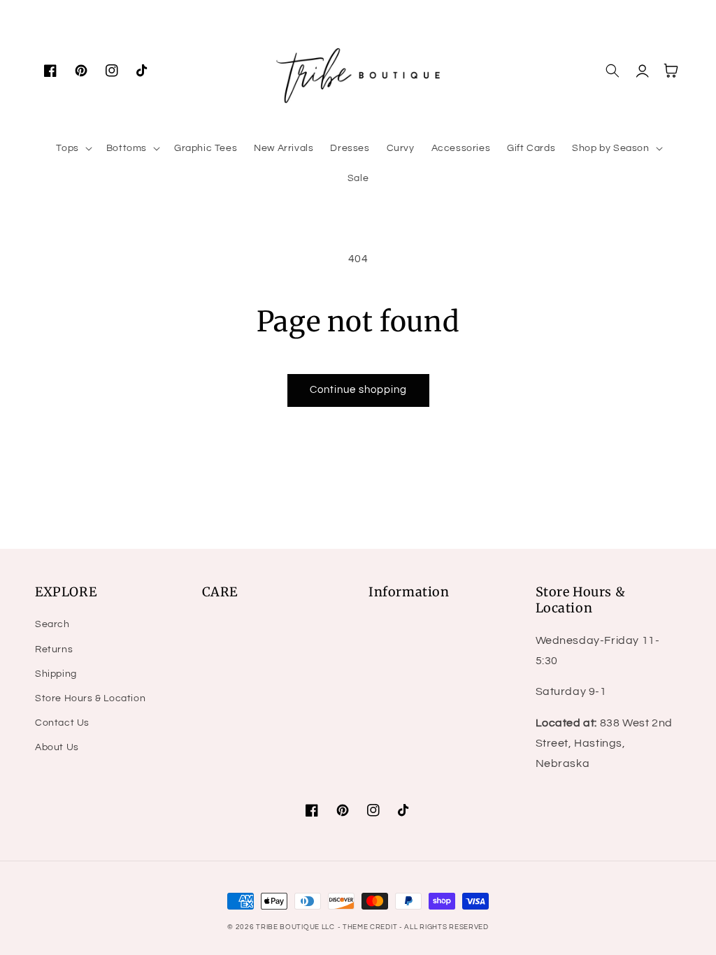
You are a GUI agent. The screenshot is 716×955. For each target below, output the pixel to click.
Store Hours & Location (90, 698)
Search (52, 624)
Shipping (56, 674)
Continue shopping (358, 390)
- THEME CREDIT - (371, 927)
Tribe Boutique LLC (295, 927)
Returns (54, 649)
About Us (57, 747)
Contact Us (62, 723)
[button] (72, 148)
